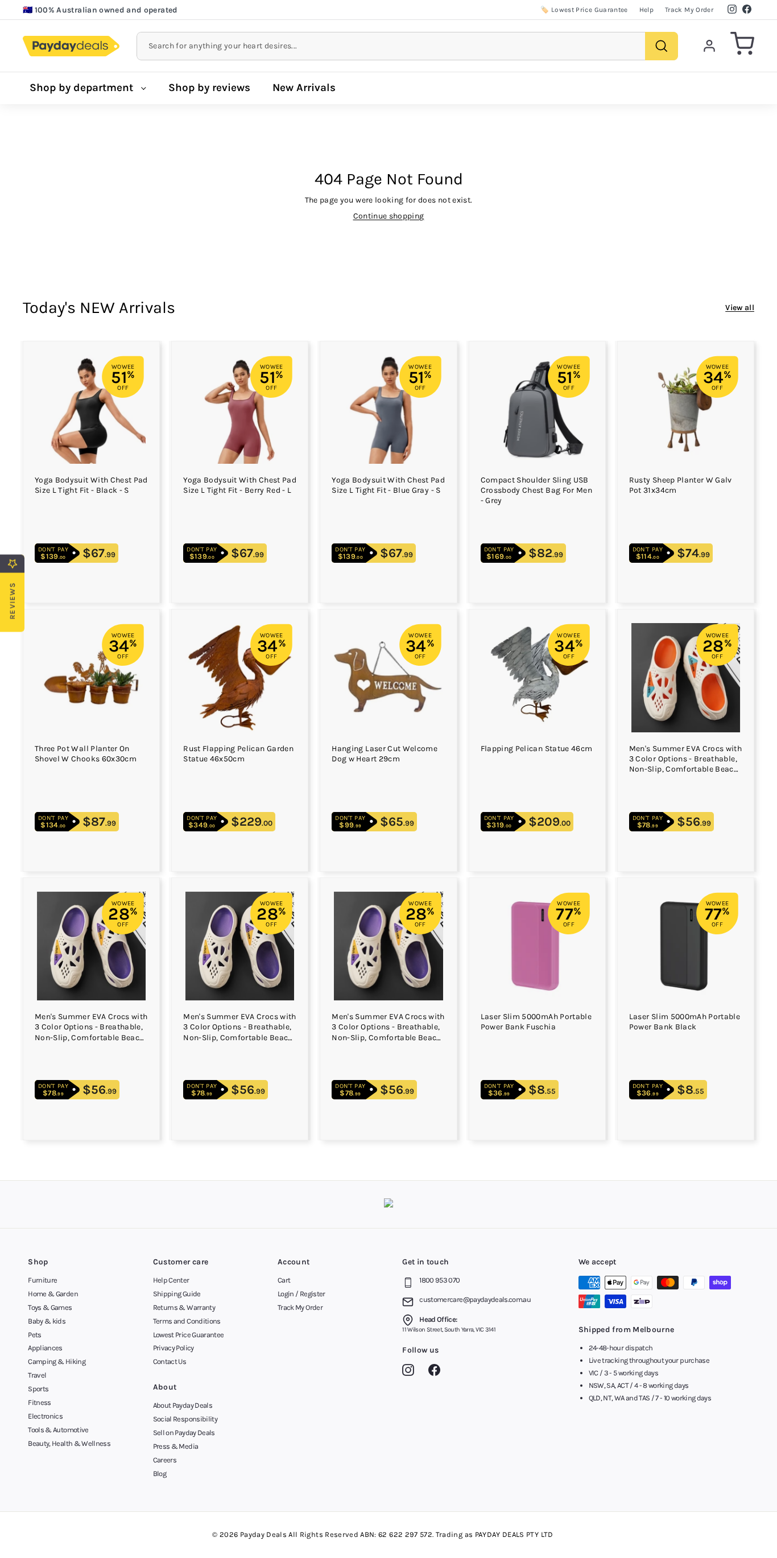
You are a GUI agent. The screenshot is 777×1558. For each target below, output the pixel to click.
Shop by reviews (209, 87)
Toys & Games (50, 1307)
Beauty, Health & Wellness (69, 1443)
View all (739, 307)
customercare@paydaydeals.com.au (475, 1299)
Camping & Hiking (56, 1361)
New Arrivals (304, 87)
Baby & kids (46, 1321)
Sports (38, 1388)
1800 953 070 (439, 1280)
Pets (34, 1334)
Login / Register (301, 1293)
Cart (284, 1280)
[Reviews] (388, 1204)
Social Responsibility (185, 1419)
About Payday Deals (182, 1405)
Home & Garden (53, 1293)
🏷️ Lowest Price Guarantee (583, 10)
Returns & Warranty (184, 1307)
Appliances (45, 1347)
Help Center (171, 1280)
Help (646, 10)
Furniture (42, 1280)
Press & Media (176, 1446)
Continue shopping (388, 216)
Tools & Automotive (58, 1429)
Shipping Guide (177, 1293)
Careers (164, 1460)
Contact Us (170, 1361)
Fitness (39, 1402)
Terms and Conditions (187, 1321)
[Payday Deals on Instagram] (411, 1372)
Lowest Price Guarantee (188, 1334)
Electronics (45, 1416)
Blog (159, 1473)
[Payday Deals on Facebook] (437, 1372)
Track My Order (689, 10)
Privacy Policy (173, 1347)
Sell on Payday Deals (184, 1432)
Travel (37, 1375)
